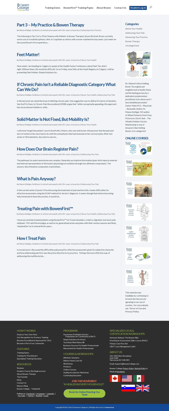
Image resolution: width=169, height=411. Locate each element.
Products (67, 366)
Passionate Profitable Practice (75, 334)
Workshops (68, 364)
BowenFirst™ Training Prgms (78, 8)
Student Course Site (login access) (31, 371)
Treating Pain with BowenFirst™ (45, 208)
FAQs (19, 380)
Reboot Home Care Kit (72, 360)
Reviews (20, 368)
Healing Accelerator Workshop (76, 372)
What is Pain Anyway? (36, 178)
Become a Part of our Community (30, 343)
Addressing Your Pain (106, 95)
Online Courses (69, 369)
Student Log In (138, 7)
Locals (45, 395)
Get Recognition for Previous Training (32, 337)
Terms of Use (135, 308)
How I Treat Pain (31, 238)
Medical (117, 371)
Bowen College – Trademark (28, 389)
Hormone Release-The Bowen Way (124, 338)
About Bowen (104, 8)
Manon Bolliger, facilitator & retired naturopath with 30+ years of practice (49, 30)
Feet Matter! (28, 54)
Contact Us (120, 8)
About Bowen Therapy (26, 374)
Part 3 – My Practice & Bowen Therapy (50, 24)
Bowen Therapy (132, 41)
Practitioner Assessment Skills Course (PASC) (129, 340)
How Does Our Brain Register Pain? (47, 148)
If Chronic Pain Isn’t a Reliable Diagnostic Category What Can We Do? (66, 87)
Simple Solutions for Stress (74, 339)
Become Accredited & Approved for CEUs (34, 340)
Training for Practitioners (27, 356)
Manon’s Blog (22, 386)
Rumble (39, 395)
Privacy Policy (132, 311)
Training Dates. (23, 353)
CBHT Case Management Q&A (122, 346)
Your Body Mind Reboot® (73, 342)
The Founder (22, 377)
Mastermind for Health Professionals (78, 348)
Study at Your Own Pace (27, 334)
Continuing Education (72, 375)
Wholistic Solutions (71, 358)
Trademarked (109, 407)
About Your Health (89, 60)
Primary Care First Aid (119, 343)
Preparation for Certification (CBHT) (80, 336)
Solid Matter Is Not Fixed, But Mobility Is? (53, 119)
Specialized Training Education (29, 359)
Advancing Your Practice (91, 30)
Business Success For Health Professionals (81, 345)
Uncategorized (132, 45)
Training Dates (52, 8)
